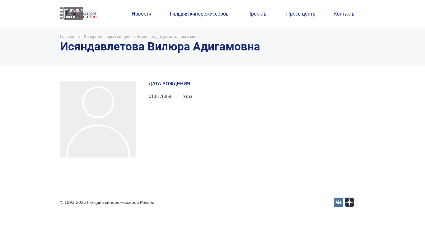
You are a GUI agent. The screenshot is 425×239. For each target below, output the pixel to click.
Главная (67, 36)
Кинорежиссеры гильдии (107, 36)
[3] (338, 202)
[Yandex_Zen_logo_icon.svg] (349, 202)
